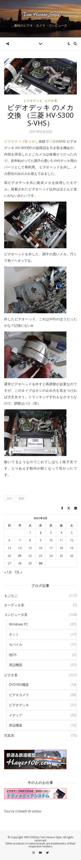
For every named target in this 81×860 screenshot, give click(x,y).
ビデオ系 (51, 101)
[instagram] (33, 852)
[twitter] (47, 852)
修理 (21, 498)
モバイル (15, 644)
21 (19, 555)
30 (40, 563)
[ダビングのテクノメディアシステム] (40, 793)
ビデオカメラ (19, 694)
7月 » (18, 572)
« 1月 (8, 572)
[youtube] (41, 852)
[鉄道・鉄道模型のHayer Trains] (40, 759)
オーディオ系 (14, 605)
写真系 (9, 735)
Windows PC (18, 624)
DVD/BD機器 (19, 684)
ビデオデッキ (33, 101)
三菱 (52, 141)
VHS (9, 498)
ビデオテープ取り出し (21, 141)
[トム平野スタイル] (40, 15)
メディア (15, 715)
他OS (13, 654)
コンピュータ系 (15, 614)
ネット (14, 634)
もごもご (10, 595)
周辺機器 (15, 665)
